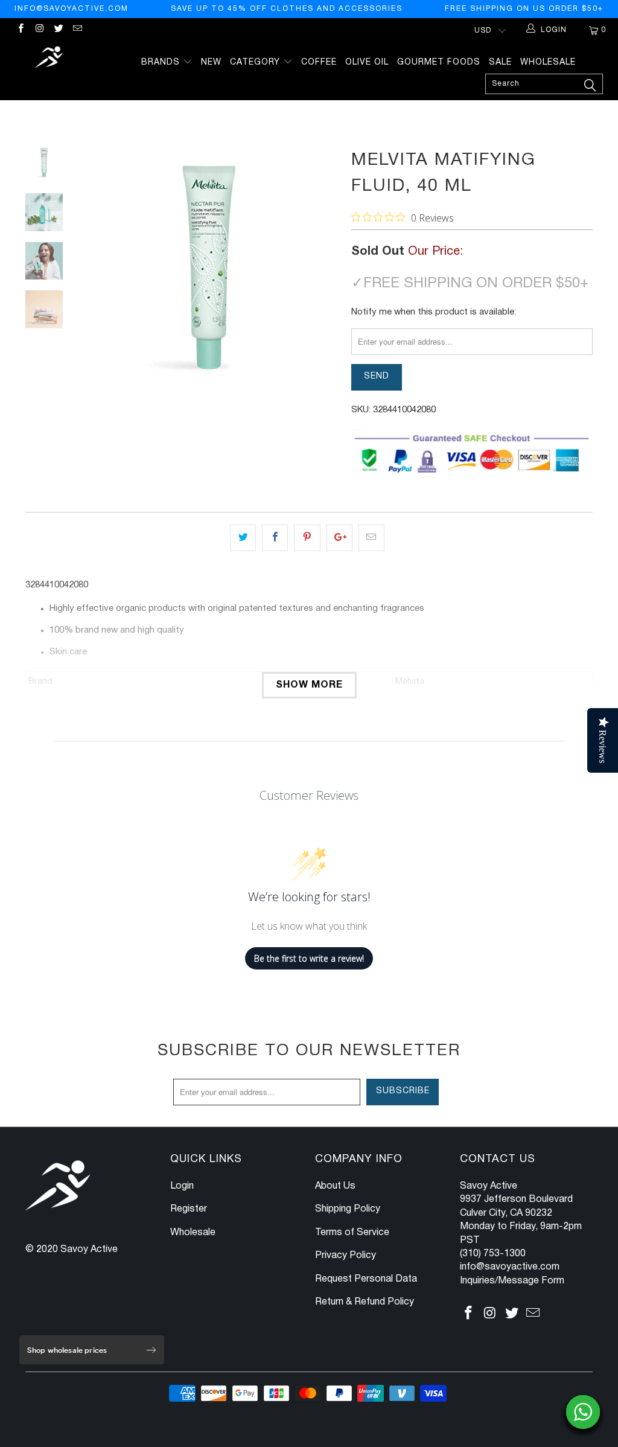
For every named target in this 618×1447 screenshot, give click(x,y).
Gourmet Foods (438, 62)
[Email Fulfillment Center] (77, 30)
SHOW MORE (309, 685)
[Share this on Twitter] (243, 538)
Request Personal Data (366, 1279)
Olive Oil (367, 62)
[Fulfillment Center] (49, 58)
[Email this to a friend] (371, 538)
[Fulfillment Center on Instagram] (39, 30)
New (211, 62)
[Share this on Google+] (339, 538)
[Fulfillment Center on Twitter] (58, 30)
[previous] (92, 275)
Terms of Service (352, 1232)
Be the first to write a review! (309, 958)
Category (256, 62)
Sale (500, 62)
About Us (335, 1186)
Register (188, 1209)
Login (182, 1186)
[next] (325, 275)
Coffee (319, 62)
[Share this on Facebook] (275, 538)
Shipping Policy (347, 1209)
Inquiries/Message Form (512, 1281)
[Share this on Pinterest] (307, 538)
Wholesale (548, 62)
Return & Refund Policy (364, 1302)
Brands (162, 62)
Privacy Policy (345, 1255)
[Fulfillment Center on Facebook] (20, 30)
